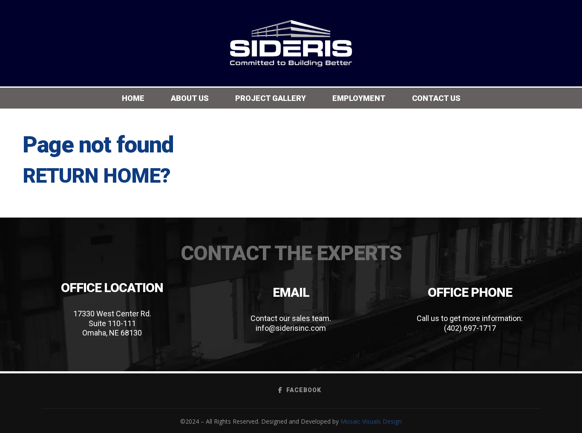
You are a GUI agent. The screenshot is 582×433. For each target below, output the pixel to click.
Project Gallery (270, 98)
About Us (190, 98)
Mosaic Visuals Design (371, 421)
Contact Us (436, 98)
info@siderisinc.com (291, 328)
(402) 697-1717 (470, 328)
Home (133, 98)
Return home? (96, 175)
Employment (359, 98)
